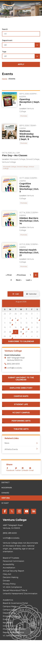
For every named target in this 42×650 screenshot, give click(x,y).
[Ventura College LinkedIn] (33, 511)
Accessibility (8, 564)
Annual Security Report (13, 571)
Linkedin (25, 470)
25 (16, 332)
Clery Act (7, 574)
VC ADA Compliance (12, 587)
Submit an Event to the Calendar (21, 378)
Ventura (5, 498)
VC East (5, 503)
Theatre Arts (21, 429)
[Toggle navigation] (37, 4)
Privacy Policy (9, 584)
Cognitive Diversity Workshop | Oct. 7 (29, 187)
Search (5, 29)
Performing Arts (21, 421)
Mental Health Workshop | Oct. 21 (29, 252)
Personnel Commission (13, 561)
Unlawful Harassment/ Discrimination (20, 593)
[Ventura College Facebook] (4, 511)
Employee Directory (21, 388)
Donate (6, 581)
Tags (4, 52)
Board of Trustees (11, 558)
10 (10, 323)
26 (21, 332)
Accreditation (9, 568)
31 (10, 336)
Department (7, 40)
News (7, 443)
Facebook (10, 470)
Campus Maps (21, 396)
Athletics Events (11, 449)
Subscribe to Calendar (21, 341)
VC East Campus (21, 412)
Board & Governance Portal (15, 603)
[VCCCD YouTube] (26, 511)
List (17, 294)
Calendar (33, 294)
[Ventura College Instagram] (19, 511)
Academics (8, 600)
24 (10, 332)
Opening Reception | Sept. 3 (29, 102)
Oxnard (5, 493)
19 (21, 327)
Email (31, 470)
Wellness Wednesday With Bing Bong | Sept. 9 (29, 135)
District (5, 483)
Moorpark (6, 488)
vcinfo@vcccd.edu (14, 368)
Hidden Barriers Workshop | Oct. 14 (29, 221)
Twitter (18, 470)
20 (26, 327)
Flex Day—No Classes (14, 155)
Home (4, 79)
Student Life (21, 404)
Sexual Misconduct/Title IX (15, 590)
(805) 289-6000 (13, 364)
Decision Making (10, 577)
